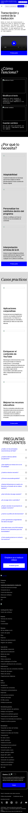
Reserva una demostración (8, 640)
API (2, 599)
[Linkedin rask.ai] (7, 802)
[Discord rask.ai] (11, 802)
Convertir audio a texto (7, 750)
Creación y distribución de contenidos (11, 664)
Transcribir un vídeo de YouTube (9, 728)
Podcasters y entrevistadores (9, 690)
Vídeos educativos (6, 659)
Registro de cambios (6, 642)
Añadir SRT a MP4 (6, 755)
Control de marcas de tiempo (9, 587)
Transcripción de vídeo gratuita (9, 716)
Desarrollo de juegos (6, 671)
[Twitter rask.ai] (2, 802)
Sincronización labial (6, 764)
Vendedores (4, 685)
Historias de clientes (6, 618)
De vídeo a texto (5, 737)
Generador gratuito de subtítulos (10, 709)
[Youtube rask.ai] (26, 802)
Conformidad (4, 623)
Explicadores (4, 666)
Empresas (3, 692)
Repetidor (3, 597)
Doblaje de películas (6, 702)
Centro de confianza (6, 612)
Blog (2, 635)
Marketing (3, 656)
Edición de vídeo (5, 654)
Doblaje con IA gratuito (7, 711)
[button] (26, 6)
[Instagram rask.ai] (16, 802)
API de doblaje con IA (6, 630)
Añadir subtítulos (5, 740)
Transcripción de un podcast (8, 745)
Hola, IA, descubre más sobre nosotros (10, 793)
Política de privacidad (6, 796)
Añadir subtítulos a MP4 (7, 752)
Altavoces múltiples (6, 594)
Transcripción (4, 735)
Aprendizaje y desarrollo (7, 649)
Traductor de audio (6, 742)
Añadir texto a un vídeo (7, 757)
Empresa (3, 637)
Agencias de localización (7, 651)
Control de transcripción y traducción (11, 585)
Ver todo (3, 767)
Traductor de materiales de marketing (11, 718)
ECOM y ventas (5, 700)
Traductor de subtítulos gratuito (9, 714)
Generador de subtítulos (7, 759)
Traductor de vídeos (6, 730)
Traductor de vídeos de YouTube (9, 732)
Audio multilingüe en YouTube (9, 661)
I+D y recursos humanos (7, 695)
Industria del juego (6, 697)
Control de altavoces (6, 592)
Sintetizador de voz (6, 747)
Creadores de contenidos (8, 687)
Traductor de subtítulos (7, 762)
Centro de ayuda (5, 632)
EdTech (3, 682)
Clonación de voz (5, 590)
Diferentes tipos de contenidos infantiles (12, 668)
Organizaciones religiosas (8, 676)
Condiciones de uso (18, 796)
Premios (3, 621)
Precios (3, 582)
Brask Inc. (7, 808)
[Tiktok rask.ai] (21, 802)
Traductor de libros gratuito (8, 721)
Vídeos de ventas (5, 673)
